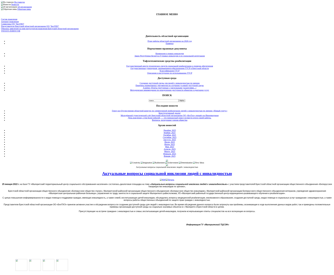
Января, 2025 (169, 156)
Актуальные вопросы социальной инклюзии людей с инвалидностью (167, 173)
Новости (15, 4)
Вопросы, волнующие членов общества (169, 120)
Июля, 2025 (170, 142)
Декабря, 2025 (169, 130)
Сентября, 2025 (169, 137)
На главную (19, 2)
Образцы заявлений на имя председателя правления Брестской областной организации (40, 29)
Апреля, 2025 (170, 149)
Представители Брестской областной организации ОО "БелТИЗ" (30, 26)
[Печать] (170, 180)
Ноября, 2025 (169, 133)
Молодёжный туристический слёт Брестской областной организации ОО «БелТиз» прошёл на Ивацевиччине (170, 115)
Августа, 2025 (169, 140)
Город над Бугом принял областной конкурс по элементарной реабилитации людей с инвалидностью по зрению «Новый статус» (169, 111)
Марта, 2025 (169, 151)
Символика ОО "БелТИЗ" (12, 24)
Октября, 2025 (169, 135)
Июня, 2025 (169, 144)
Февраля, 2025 (169, 154)
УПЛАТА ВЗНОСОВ (10, 31)
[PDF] (163, 180)
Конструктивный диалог (170, 113)
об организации (25, 7)
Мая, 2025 (169, 147)
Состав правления (9, 19)
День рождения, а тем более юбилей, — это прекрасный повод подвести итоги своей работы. (169, 118)
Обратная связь (24, 9)
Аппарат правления (10, 21)
